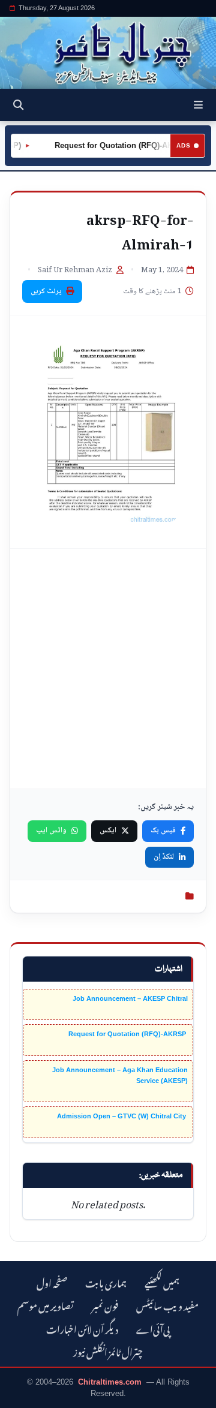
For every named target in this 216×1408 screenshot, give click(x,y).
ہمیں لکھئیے (162, 1282)
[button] (198, 105)
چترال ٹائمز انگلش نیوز (108, 1351)
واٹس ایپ (51, 830)
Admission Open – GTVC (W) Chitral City (122, 1116)
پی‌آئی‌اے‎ (153, 1328)
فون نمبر (105, 1304)
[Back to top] (21, 1396)
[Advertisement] (108, 669)
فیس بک (163, 830)
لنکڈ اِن (164, 857)
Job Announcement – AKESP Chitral (130, 998)
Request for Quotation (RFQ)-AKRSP (116, 145)
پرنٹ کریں (46, 291)
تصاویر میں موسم (45, 1304)
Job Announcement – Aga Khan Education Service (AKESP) (120, 1075)
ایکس (108, 830)
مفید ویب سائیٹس (167, 1304)
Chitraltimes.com (110, 1381)
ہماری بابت (106, 1282)
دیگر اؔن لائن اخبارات (82, 1328)
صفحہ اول (52, 1282)
